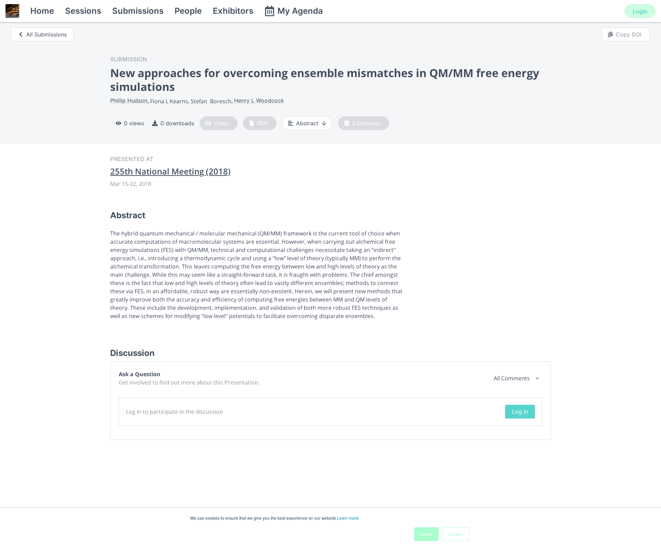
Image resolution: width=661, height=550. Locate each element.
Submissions (138, 11)
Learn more (348, 518)
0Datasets (366, 123)
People (188, 11)
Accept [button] (426, 534)
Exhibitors (233, 11)
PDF (262, 123)
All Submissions (46, 34)
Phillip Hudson (128, 100)
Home (42, 11)
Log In (520, 411)
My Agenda (300, 11)
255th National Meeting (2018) (170, 171)
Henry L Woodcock (259, 100)
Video (221, 123)
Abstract (307, 123)
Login (640, 11)
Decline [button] (456, 534)
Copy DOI (628, 34)
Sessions (83, 11)
